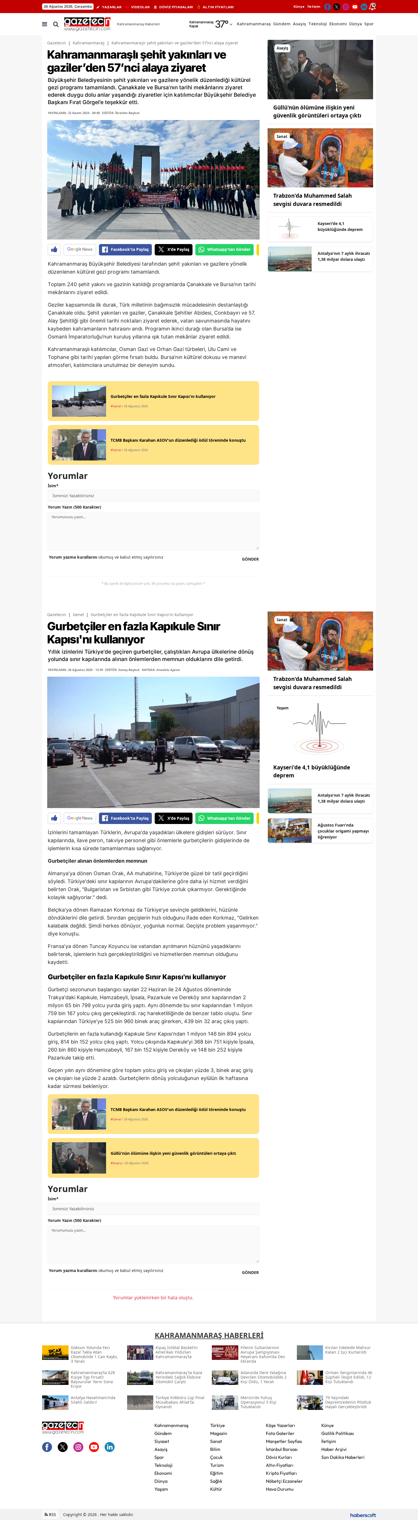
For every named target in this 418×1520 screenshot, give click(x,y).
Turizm (217, 1465)
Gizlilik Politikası (337, 1433)
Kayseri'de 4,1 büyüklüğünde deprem (340, 226)
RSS (52, 1514)
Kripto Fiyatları (281, 1473)
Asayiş (160, 1449)
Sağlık (216, 1481)
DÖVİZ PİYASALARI (176, 7)
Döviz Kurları (279, 1457)
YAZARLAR (111, 7)
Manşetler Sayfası (284, 1441)
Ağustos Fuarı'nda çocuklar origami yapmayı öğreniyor (343, 831)
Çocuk (216, 1457)
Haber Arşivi (334, 1449)
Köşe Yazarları (280, 1425)
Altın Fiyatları (279, 1465)
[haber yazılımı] (363, 1514)
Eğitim (216, 1473)
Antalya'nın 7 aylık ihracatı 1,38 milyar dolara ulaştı (344, 256)
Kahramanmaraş (89, 43)
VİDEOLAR (140, 7)
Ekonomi (163, 1473)
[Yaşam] (320, 729)
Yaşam (161, 1489)
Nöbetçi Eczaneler (284, 1481)
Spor (159, 1457)
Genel (78, 614)
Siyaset (161, 1441)
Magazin (218, 1433)
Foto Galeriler (280, 1433)
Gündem (163, 1433)
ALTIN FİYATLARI (218, 7)
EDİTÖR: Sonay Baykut (122, 670)
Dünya (160, 1481)
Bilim (215, 1449)
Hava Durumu (279, 1489)
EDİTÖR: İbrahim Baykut (121, 113)
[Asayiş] (320, 69)
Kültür (216, 1489)
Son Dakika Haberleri (343, 1457)
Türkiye (217, 1425)
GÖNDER (250, 559)
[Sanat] (320, 157)
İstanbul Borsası (282, 1449)
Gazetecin (56, 43)
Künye (299, 6)
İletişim (313, 6)
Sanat (216, 1441)
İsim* (53, 485)
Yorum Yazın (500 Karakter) (74, 507)
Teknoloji (163, 1465)
